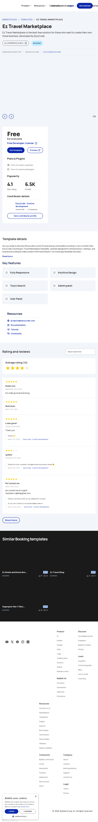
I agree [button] (11, 811)
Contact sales (58, 5)
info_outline (26, 43)
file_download (39, 576)
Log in (71, 5)
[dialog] (20, 807)
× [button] (35, 796)
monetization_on (8, 165)
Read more (25, 807)
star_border (44, 576)
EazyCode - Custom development (25, 205)
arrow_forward (11, 116)
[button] (20, 816)
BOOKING (5, 576)
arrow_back (5, 116)
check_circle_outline (6, 272)
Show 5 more (11, 520)
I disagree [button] (28, 811)
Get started (84, 5)
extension (8, 169)
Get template (16, 150)
